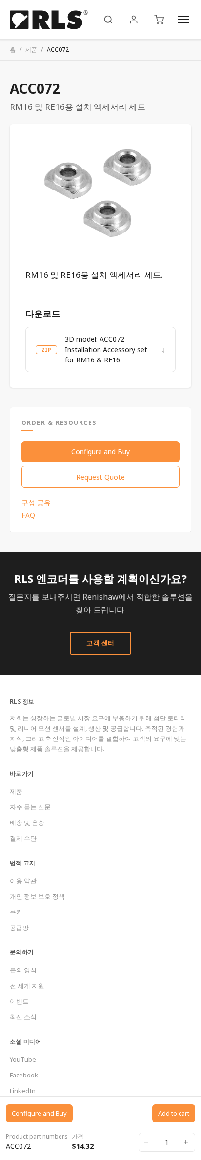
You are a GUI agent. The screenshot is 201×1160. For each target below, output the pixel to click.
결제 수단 (23, 838)
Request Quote (100, 477)
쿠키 (16, 911)
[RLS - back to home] (49, 19)
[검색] (108, 19)
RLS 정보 (22, 701)
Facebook (24, 1075)
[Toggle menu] (183, 19)
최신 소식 (23, 1016)
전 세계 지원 (27, 985)
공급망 (19, 927)
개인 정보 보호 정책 (37, 896)
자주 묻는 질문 (30, 806)
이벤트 (19, 1001)
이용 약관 (23, 880)
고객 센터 (100, 642)
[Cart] (159, 19)
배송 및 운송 (27, 822)
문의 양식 (23, 970)
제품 (31, 49)
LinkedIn (23, 1090)
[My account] (133, 19)
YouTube (23, 1059)
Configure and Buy (100, 451)
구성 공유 (36, 502)
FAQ (28, 515)
